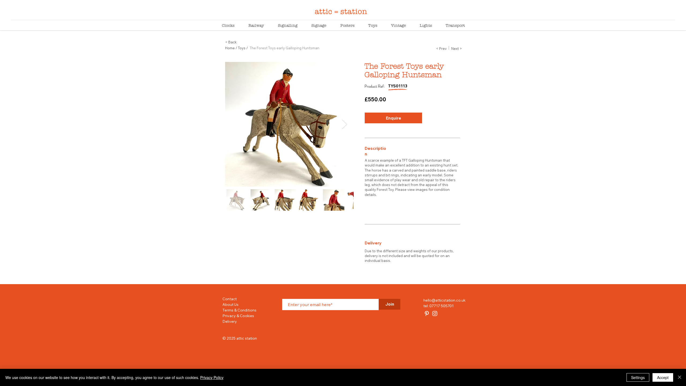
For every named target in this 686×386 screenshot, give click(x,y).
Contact (229, 298)
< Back (231, 42)
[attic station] (426, 313)
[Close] (679, 377)
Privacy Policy (211, 377)
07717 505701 (441, 305)
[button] (393, 118)
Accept (663, 377)
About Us (230, 304)
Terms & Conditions (239, 310)
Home (230, 48)
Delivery (229, 321)
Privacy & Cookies (238, 315)
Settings (638, 377)
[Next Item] (344, 124)
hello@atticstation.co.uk (444, 300)
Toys (241, 48)
